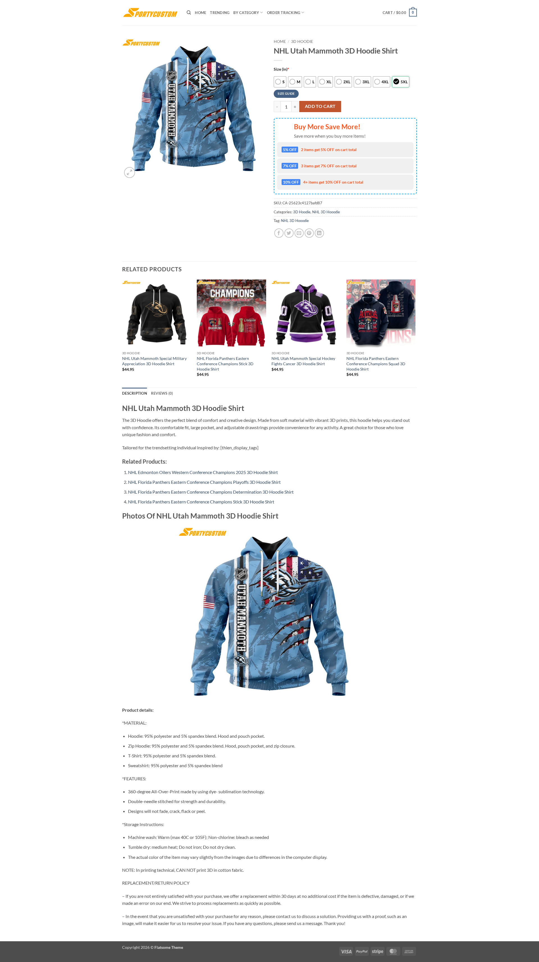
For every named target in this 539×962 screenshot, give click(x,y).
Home (200, 12)
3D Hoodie (302, 41)
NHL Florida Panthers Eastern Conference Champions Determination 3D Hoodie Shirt (211, 491)
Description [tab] (134, 393)
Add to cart (320, 106)
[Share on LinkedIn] (319, 233)
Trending (219, 12)
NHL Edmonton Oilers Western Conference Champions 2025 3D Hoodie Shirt (203, 472)
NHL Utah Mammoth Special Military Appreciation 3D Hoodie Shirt (154, 361)
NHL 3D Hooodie (326, 212)
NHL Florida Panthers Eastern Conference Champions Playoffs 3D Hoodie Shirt (204, 482)
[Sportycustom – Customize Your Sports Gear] (150, 12)
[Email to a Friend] (299, 233)
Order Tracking (283, 12)
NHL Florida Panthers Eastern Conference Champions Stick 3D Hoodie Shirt (225, 363)
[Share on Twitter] (289, 233)
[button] (400, 12)
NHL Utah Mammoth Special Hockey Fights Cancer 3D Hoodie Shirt (303, 361)
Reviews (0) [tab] (162, 393)
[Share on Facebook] (279, 233)
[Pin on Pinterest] (309, 233)
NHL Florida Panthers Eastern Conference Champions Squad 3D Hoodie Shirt (375, 363)
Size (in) (281, 69)
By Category (246, 12)
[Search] (189, 12)
